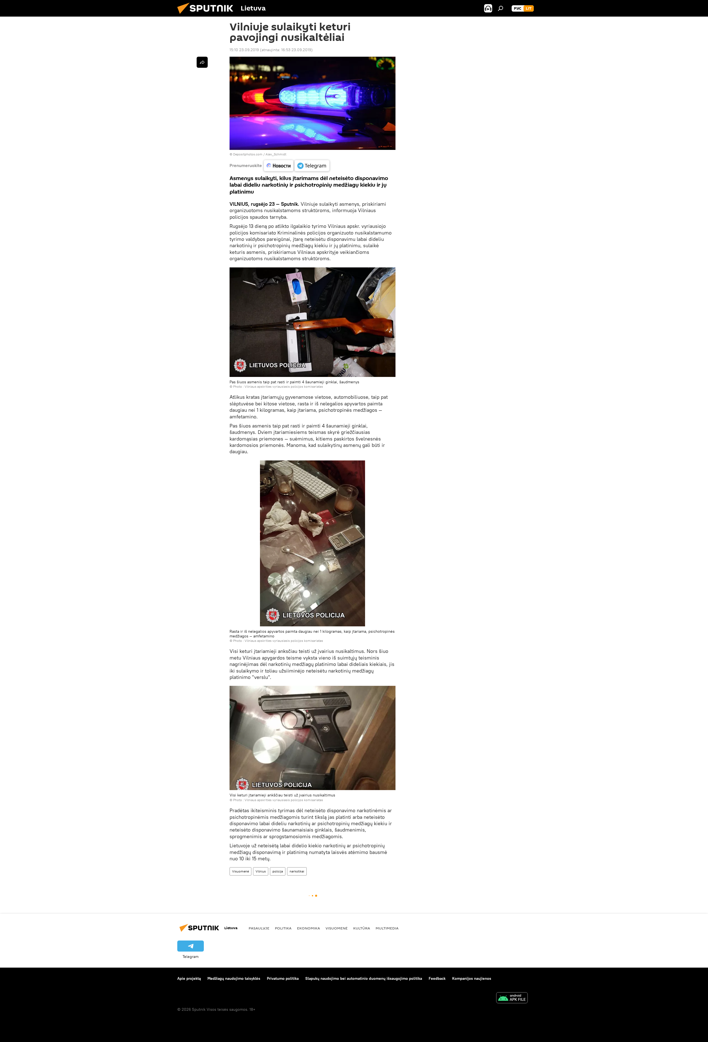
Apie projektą (189, 978)
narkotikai (297, 871)
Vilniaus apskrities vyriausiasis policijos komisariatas (283, 386)
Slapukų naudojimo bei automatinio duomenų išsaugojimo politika (363, 978)
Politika (283, 928)
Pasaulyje (259, 928)
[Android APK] (512, 998)
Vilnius (261, 871)
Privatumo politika (283, 978)
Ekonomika (308, 928)
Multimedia (387, 928)
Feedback (437, 978)
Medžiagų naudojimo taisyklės (233, 978)
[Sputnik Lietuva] (207, 15)
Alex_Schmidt (276, 154)
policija (277, 871)
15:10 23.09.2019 (244, 49)
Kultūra (361, 928)
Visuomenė (240, 871)
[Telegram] (312, 165)
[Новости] (278, 165)
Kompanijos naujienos (471, 978)
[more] (202, 62)
